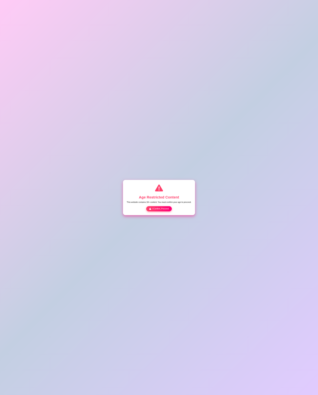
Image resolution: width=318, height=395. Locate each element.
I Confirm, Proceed (160, 209)
